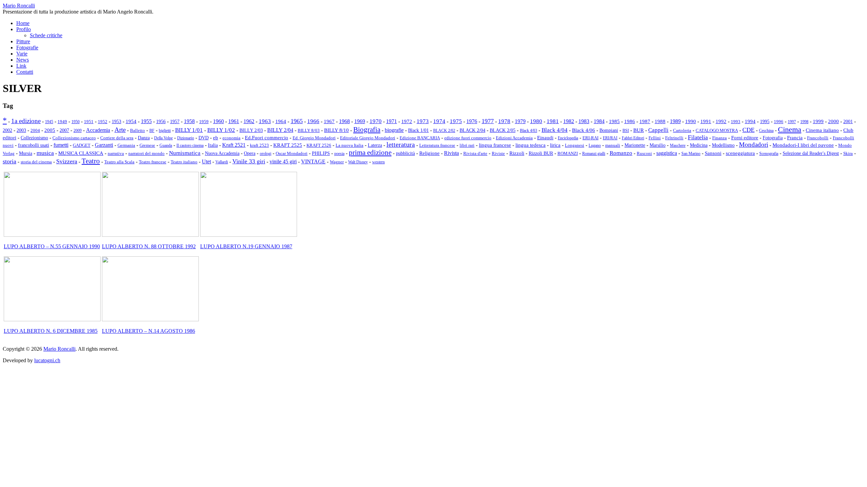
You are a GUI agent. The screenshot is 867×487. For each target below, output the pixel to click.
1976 (471, 121)
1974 (439, 121)
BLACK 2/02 (444, 130)
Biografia (366, 129)
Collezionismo (34, 137)
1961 (233, 121)
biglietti (165, 130)
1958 (189, 121)
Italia (213, 145)
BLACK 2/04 (472, 130)
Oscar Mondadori (292, 153)
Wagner (337, 162)
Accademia (98, 130)
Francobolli (817, 137)
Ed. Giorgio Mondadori (314, 138)
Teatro (91, 161)
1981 (553, 121)
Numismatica (184, 153)
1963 (265, 121)
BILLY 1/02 (221, 130)
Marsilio (657, 145)
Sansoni (713, 153)
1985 (614, 121)
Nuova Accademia (222, 153)
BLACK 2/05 (502, 130)
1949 (62, 121)
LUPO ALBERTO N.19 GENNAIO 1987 (246, 246)
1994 (750, 121)
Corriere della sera (116, 138)
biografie (394, 130)
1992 (721, 121)
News (22, 60)
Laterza (375, 145)
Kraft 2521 (234, 145)
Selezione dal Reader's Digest (811, 153)
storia (9, 161)
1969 (359, 121)
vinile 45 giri (283, 161)
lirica (555, 145)
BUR (638, 130)
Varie (21, 53)
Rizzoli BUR (541, 153)
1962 (249, 121)
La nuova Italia (349, 145)
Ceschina (766, 130)
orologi (265, 153)
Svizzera (66, 161)
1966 (313, 121)
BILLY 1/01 (189, 130)
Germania (126, 145)
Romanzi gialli (593, 153)
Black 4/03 (528, 130)
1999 (818, 121)
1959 (204, 121)
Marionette (635, 145)
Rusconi (644, 153)
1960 (218, 121)
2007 (64, 130)
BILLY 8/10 (336, 130)
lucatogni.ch (47, 360)
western (378, 162)
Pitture (23, 41)
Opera (249, 153)
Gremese (147, 145)
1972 (406, 121)
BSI (625, 130)
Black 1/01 (418, 130)
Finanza (719, 137)
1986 (629, 121)
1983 (583, 121)
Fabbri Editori (633, 138)
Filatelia (698, 137)
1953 (116, 121)
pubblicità (405, 153)
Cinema (789, 129)
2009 (77, 130)
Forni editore (744, 137)
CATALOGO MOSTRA (717, 130)
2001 (848, 121)
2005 (49, 130)
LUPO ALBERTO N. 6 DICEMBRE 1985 (51, 331)
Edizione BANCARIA (420, 138)
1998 (804, 121)
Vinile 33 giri (248, 161)
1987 (644, 121)
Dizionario (185, 138)
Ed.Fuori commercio (266, 137)
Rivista (451, 153)
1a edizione (26, 120)
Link (21, 66)
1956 (161, 121)
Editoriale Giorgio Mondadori (367, 137)
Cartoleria (682, 130)
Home (22, 23)
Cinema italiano (822, 130)
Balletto (137, 130)
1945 (49, 121)
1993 (735, 121)
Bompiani (608, 130)
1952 (102, 121)
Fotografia (773, 137)
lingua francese (495, 145)
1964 (280, 121)
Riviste (498, 153)
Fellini (655, 137)
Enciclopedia (568, 138)
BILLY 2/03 (251, 130)
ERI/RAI (610, 138)
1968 (344, 121)
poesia (339, 153)
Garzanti (104, 145)
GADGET (81, 145)
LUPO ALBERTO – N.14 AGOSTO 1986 (148, 331)
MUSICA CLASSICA (80, 153)
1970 (375, 121)
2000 (833, 121)
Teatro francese (152, 161)
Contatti (24, 72)
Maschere (677, 145)
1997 (792, 121)
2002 (7, 130)
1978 (504, 121)
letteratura (400, 144)
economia (231, 138)
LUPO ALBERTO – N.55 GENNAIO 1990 (52, 246)
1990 (690, 121)
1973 (423, 121)
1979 (520, 121)
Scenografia (768, 153)
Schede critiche (46, 35)
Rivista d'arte (475, 153)
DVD (203, 137)
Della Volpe (163, 138)
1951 (88, 121)
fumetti (61, 145)
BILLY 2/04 (280, 130)
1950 (75, 121)
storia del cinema (36, 161)
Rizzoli (516, 153)
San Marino (690, 153)
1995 (764, 121)
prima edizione (370, 152)
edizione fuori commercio (467, 137)
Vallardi (221, 162)
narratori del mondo (146, 153)
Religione (429, 153)
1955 (146, 121)
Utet (206, 161)
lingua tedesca (530, 145)
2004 (35, 130)
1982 (568, 121)
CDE (748, 129)
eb (215, 137)
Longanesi (574, 145)
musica (45, 152)
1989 (675, 121)
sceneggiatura (740, 153)
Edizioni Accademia (514, 137)
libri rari (467, 145)
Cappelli (658, 130)
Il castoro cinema (190, 145)
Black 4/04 (555, 130)
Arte (120, 129)
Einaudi (545, 137)
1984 (599, 121)
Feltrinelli (674, 138)
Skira (848, 153)
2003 (21, 130)
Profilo (23, 29)
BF (151, 130)
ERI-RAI (590, 138)
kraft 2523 (259, 145)
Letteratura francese (437, 145)
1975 (456, 121)
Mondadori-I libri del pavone (803, 145)
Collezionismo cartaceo (74, 137)
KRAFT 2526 (318, 145)
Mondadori (753, 144)
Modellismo (723, 145)
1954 (131, 121)
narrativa (116, 153)
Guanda (166, 145)
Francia (795, 137)
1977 (488, 121)
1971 (391, 121)
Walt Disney (358, 162)
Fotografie (27, 47)
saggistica (666, 153)
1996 (778, 121)
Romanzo (621, 153)
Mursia (25, 153)
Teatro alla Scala (119, 162)
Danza (144, 137)
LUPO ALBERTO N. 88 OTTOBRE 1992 (149, 246)
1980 (536, 121)
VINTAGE (313, 161)
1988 (660, 121)
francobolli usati (33, 145)
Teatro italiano (184, 162)
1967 (329, 121)
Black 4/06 (583, 130)
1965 (297, 121)
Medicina (698, 145)
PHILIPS (321, 153)
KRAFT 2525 (287, 145)
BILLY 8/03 (309, 130)
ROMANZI (567, 153)
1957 (174, 121)
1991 (705, 121)
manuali (612, 145)
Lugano (595, 145)
